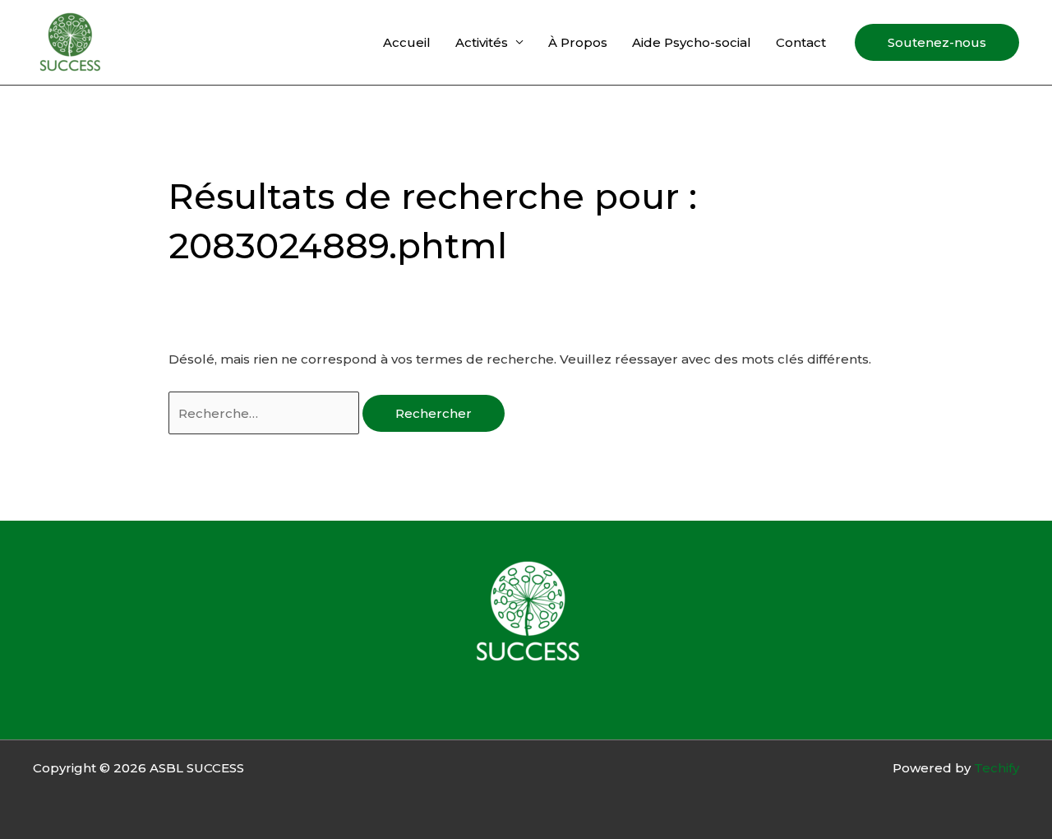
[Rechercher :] (265, 413)
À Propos (577, 42)
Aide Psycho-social (691, 42)
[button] (937, 42)
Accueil (407, 42)
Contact (801, 42)
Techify (996, 768)
